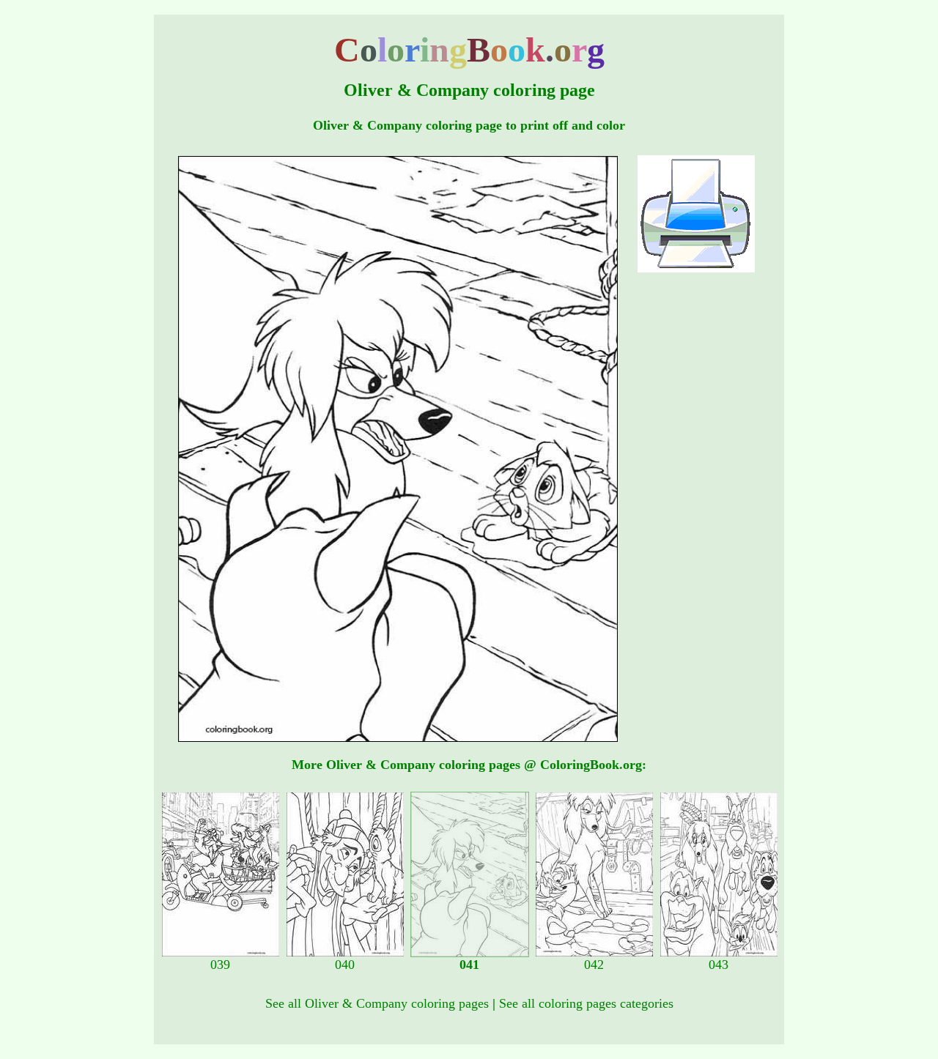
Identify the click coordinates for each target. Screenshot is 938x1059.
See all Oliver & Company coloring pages (377, 1003)
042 (594, 964)
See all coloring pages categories (586, 1003)
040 (345, 964)
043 (718, 964)
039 (220, 964)
